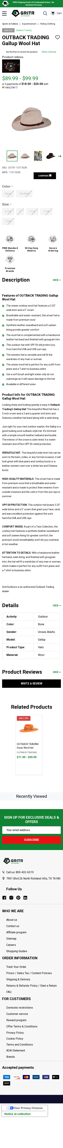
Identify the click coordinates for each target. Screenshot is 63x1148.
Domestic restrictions (19, 1007)
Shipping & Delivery (18, 979)
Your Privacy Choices (28, 1108)
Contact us (12, 926)
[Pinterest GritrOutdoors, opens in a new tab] (18, 898)
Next (59, 156)
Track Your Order (16, 967)
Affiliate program (16, 932)
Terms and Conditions (33, 1045)
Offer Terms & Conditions (21, 1026)
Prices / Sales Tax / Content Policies (29, 973)
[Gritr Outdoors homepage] (25, 13)
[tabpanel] (29, 744)
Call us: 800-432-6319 (20, 872)
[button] (30, 85)
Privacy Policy (33, 1033)
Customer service (17, 1014)
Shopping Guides (16, 951)
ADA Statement (15, 1050)
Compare (43, 176)
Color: (7, 187)
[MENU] (4, 13)
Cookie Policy (33, 1039)
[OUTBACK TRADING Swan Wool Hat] (29, 728)
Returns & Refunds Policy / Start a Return (31, 985)
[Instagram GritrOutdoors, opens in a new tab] (11, 898)
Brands (10, 1056)
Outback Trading (23, 30)
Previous (3, 156)
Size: (7, 204)
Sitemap (11, 938)
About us (11, 919)
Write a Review (49, 52)
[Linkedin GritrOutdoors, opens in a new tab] (25, 898)
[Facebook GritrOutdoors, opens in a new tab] (4, 898)
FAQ (8, 992)
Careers (11, 945)
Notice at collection (17, 1114)
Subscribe (31, 839)
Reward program (16, 1020)
